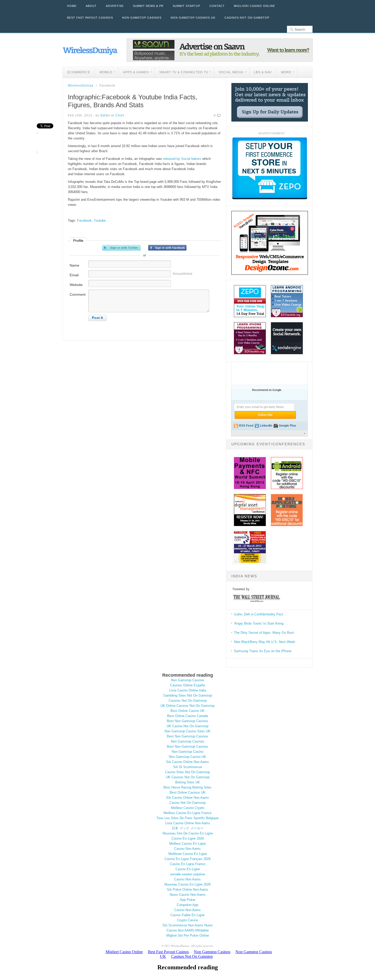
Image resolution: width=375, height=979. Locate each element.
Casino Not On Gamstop (187, 803)
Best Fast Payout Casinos (90, 17)
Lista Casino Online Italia (187, 690)
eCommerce (78, 72)
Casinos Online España (187, 685)
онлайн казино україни (187, 874)
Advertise (115, 5)
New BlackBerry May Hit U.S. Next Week (264, 642)
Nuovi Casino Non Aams (188, 895)
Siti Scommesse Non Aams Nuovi (187, 925)
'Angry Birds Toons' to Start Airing (258, 623)
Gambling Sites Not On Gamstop (187, 695)
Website (76, 285)
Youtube (100, 220)
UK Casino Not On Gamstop (187, 726)
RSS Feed (246, 425)
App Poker (187, 900)
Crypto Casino (187, 920)
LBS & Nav (263, 72)
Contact (217, 5)
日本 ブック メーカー (188, 828)
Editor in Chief (112, 115)
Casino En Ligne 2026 (187, 838)
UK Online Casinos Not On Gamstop (187, 706)
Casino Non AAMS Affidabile (188, 930)
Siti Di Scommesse (187, 767)
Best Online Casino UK (187, 711)
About (91, 5)
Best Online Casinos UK (188, 792)
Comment (77, 294)
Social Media (228, 73)
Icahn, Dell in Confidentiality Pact (258, 614)
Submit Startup (186, 5)
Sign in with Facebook (167, 247)
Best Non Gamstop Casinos (187, 721)
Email (74, 275)
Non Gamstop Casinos (141, 17)
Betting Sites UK (187, 782)
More (284, 73)
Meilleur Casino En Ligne (187, 843)
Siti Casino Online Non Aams (187, 762)
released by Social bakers (182, 159)
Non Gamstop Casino (187, 752)
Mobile (103, 73)
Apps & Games (133, 73)
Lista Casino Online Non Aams (187, 823)
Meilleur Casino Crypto (187, 808)
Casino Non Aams (187, 849)
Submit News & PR (148, 5)
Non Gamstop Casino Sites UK (187, 731)
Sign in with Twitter (121, 247)
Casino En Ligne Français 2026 (188, 859)
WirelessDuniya (80, 85)
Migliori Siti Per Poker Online (187, 935)
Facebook (84, 220)
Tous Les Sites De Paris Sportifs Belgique (187, 818)
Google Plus (287, 425)
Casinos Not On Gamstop (246, 17)
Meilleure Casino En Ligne (187, 854)
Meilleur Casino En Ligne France (187, 813)
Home (72, 5)
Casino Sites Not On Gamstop (187, 772)
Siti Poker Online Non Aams (187, 889)
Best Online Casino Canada (187, 716)
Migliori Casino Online (254, 5)
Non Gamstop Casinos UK (193, 17)
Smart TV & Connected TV (181, 73)
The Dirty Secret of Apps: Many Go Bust (264, 633)
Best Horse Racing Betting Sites (187, 787)
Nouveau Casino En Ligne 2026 (187, 884)
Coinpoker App (187, 905)
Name (74, 265)
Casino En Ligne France (187, 864)
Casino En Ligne (188, 869)
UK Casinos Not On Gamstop (187, 777)
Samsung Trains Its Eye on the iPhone (262, 651)
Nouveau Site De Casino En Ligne (187, 833)
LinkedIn (266, 425)
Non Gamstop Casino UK (187, 757)
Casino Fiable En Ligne (187, 915)
